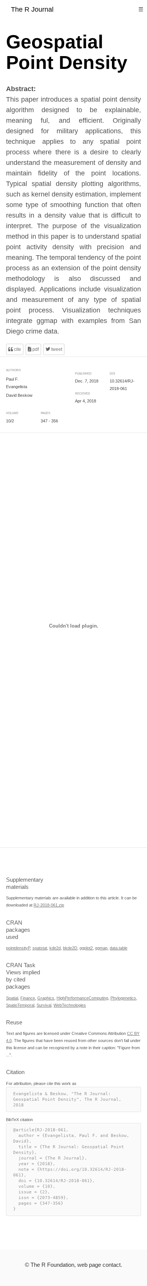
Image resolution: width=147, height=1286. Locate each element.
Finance (27, 997)
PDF (35, 349)
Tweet (56, 349)
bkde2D (70, 947)
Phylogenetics (123, 997)
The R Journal (32, 9)
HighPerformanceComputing (82, 997)
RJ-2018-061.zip (49, 905)
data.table (118, 947)
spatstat (39, 947)
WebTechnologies (70, 1005)
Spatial (12, 997)
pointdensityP (18, 947)
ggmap (101, 947)
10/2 (10, 421)
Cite (17, 349)
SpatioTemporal (20, 1005)
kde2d (55, 947)
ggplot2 (86, 947)
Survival (44, 1005)
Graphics (45, 997)
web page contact (99, 1265)
